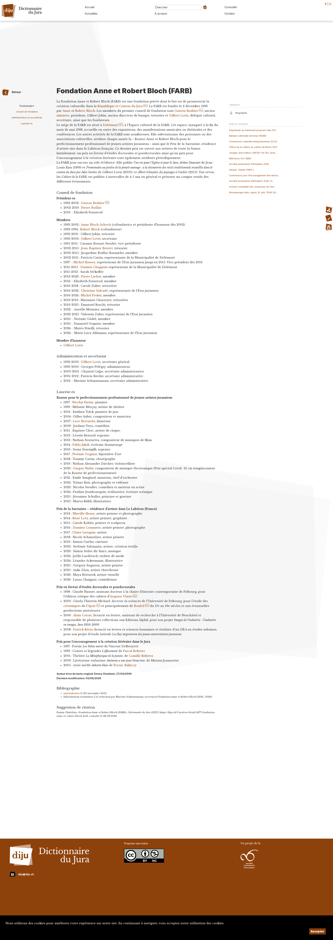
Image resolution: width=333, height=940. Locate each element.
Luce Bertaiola (84, 421)
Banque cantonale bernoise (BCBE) (247, 135)
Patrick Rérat (83, 629)
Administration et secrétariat (27, 117)
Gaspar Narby (83, 468)
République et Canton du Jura (120, 106)
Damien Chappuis (94, 267)
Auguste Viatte (121, 596)
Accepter (317, 931)
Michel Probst (91, 295)
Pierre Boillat (91, 207)
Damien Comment (87, 527)
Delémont (110, 125)
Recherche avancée (202, 12)
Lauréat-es (27, 123)
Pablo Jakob (80, 444)
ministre (63, 115)
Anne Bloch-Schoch (96, 224)
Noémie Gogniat (84, 454)
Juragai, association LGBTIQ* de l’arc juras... (253, 152)
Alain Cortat (82, 615)
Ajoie (92, 606)
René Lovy (80, 518)
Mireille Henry (84, 513)
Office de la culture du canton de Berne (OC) (253, 147)
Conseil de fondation (27, 111)
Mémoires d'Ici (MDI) (240, 158)
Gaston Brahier (186, 110)
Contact (229, 13)
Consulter (230, 7)
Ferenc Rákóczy (125, 665)
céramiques (72, 606)
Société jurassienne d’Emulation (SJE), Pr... (251, 181)
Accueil (89, 7)
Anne (66, 110)
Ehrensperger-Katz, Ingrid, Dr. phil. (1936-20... (253, 192)
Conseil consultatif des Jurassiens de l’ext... (252, 186)
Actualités (91, 13)
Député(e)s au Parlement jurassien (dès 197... (253, 130)
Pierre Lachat (91, 276)
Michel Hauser (84, 262)
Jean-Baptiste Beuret (97, 248)
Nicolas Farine (83, 402)
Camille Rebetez (141, 656)
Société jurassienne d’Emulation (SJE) (249, 164)
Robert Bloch (85, 110)
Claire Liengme (84, 532)
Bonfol (139, 606)
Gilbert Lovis (179, 115)
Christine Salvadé (94, 290)
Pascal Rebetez (134, 651)
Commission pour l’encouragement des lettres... (254, 175)
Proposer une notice (136, 843)
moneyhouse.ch (72, 693)
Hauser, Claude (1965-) (241, 169)
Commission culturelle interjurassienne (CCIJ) (253, 141)
